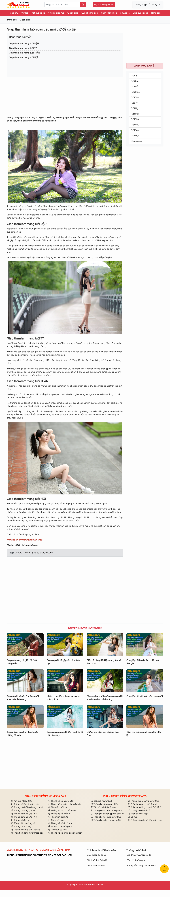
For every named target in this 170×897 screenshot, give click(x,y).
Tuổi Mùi (135, 114)
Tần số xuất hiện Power (104, 807)
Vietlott (24, 13)
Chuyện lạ (125, 13)
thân (41, 552)
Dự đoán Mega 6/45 (103, 4)
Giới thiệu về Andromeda (138, 855)
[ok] (83, 4)
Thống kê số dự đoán (61, 823)
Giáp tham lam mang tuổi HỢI (23, 57)
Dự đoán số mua (58, 829)
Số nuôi (134, 817)
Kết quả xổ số (38, 13)
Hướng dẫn (164, 869)
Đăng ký (156, 4)
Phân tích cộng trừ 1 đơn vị (26, 829)
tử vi (17, 552)
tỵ (38, 552)
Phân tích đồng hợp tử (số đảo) (28, 833)
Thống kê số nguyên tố (61, 801)
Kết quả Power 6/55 (102, 801)
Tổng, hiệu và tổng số (24, 823)
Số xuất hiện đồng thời (61, 826)
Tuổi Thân (135, 119)
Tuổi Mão (135, 92)
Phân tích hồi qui (58, 807)
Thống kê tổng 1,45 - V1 (24, 810)
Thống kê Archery (22, 826)
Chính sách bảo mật (96, 865)
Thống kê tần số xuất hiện (26, 804)
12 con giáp (72, 13)
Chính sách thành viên (97, 860)
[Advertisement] (65, 97)
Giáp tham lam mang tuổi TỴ (23, 48)
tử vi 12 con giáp (28, 552)
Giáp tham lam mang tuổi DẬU (24, 43)
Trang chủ (13, 13)
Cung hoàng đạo (89, 13)
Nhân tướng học (109, 13)
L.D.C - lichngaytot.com (26, 545)
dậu (47, 552)
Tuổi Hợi (135, 135)
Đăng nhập (141, 4)
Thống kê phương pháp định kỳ (65, 804)
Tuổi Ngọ (135, 108)
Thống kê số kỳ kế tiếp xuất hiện (66, 833)
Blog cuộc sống (140, 13)
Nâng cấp (156, 13)
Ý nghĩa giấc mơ (56, 13)
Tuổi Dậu (135, 124)
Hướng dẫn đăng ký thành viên (141, 865)
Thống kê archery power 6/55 (144, 801)
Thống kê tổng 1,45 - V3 (25, 817)
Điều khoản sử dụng (96, 855)
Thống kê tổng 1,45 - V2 (25, 813)
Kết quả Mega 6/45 (22, 801)
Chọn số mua (57, 820)
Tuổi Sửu (135, 81)
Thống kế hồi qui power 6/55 (107, 817)
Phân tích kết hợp (59, 817)
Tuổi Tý (134, 75)
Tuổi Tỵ (134, 103)
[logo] (18, 4)
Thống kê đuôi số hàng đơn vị (28, 807)
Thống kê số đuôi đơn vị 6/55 (107, 810)
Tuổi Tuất (135, 130)
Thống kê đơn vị (21, 820)
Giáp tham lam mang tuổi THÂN (24, 52)
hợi (51, 552)
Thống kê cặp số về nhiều (63, 810)
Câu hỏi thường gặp (136, 860)
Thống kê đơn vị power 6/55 (107, 820)
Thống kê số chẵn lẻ (60, 813)
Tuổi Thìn (135, 97)
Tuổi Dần (135, 86)
